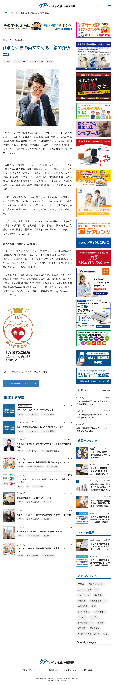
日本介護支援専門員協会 (50, 451)
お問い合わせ (88, 670)
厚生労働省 (95, 628)
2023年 (7, 62)
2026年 (81, 584)
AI (28, 486)
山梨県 (49, 62)
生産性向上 (83, 606)
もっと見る (105, 390)
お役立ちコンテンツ (96, 464)
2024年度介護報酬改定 (35, 466)
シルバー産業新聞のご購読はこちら (20, 383)
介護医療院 (47, 519)
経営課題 (82, 628)
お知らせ (80, 397)
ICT (97, 589)
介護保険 (47, 536)
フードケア (47, 502)
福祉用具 (97, 595)
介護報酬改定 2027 (98, 601)
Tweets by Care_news (88, 642)
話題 (92, 448)
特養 (105, 634)
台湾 (94, 606)
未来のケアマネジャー (25, 406)
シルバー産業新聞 (36, 62)
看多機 (100, 623)
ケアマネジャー (20, 62)
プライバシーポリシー (32, 670)
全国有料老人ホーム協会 (88, 634)
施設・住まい (84, 612)
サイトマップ (69, 670)
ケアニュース (84, 595)
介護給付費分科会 (85, 623)
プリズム (94, 617)
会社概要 (53, 670)
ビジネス (82, 617)
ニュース (21, 439)
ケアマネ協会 (99, 612)
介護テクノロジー (96, 584)
